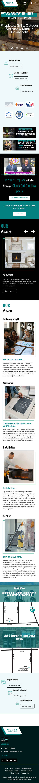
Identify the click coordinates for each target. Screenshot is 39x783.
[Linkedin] (17, 48)
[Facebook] (12, 48)
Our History (8, 771)
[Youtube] (22, 48)
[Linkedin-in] (7, 760)
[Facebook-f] (3, 760)
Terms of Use (25, 773)
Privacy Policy (14, 773)
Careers (17, 768)
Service (16, 771)
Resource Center (26, 771)
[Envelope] (27, 48)
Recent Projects (27, 768)
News (11, 768)
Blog (6, 768)
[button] (25, 3)
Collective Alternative (24, 779)
